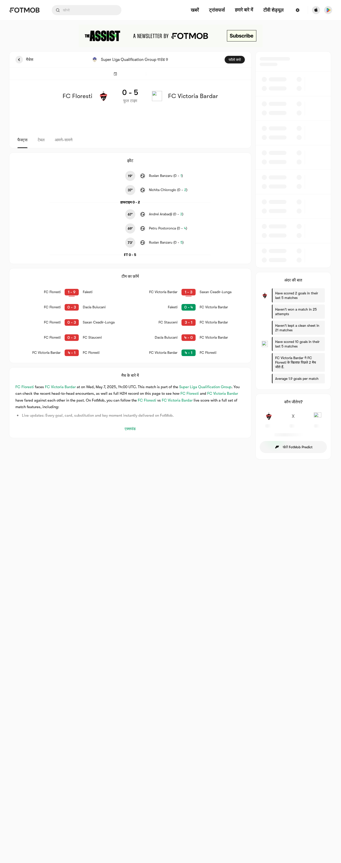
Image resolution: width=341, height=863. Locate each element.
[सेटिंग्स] (298, 10)
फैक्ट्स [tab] (22, 140)
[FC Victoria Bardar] (317, 419)
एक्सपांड (130, 429)
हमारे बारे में (244, 10)
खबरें (195, 10)
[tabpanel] (170, 255)
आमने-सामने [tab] (63, 140)
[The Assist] (171, 36)
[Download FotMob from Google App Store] (328, 10)
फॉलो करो (235, 60)
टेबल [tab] (41, 140)
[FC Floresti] (269, 419)
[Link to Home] (24, 10)
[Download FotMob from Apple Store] (316, 10)
